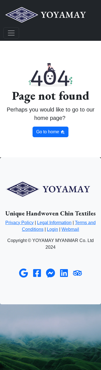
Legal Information (54, 222)
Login (52, 229)
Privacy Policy (19, 222)
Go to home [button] (48, 131)
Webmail (70, 229)
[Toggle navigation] (11, 33)
